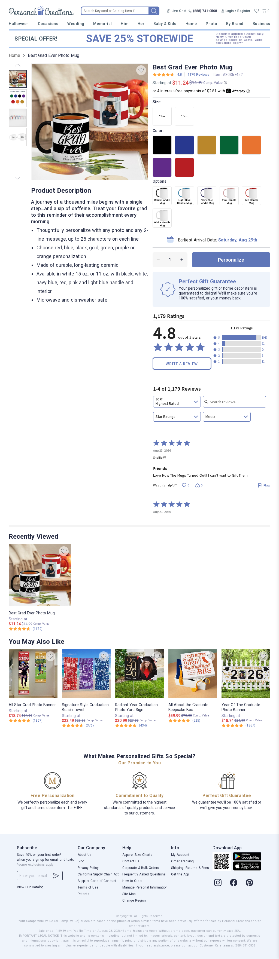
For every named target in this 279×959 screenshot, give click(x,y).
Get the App (180, 874)
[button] (241, 337)
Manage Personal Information (145, 887)
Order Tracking (182, 861)
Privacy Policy (88, 868)
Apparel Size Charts (137, 855)
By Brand (235, 24)
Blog (81, 861)
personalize (231, 260)
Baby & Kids (165, 24)
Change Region (134, 900)
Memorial (102, 24)
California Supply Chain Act (98, 874)
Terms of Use (88, 887)
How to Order (132, 881)
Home (191, 24)
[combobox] (177, 402)
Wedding (75, 24)
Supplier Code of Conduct (97, 881)
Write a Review (182, 363)
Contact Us (131, 861)
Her (141, 24)
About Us (85, 855)
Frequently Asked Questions (144, 874)
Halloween (19, 24)
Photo (211, 24)
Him (125, 24)
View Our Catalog (30, 887)
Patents (83, 894)
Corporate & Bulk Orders (140, 868)
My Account (180, 855)
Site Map (128, 894)
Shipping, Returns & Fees (190, 868)
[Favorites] (256, 11)
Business (261, 24)
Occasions (48, 24)
